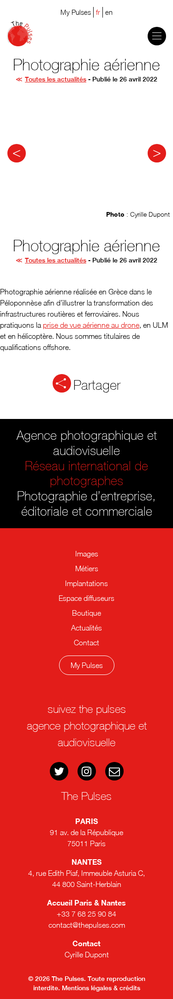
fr (98, 12)
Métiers (86, 568)
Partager (96, 385)
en (109, 12)
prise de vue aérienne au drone (91, 325)
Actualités (86, 628)
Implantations (86, 583)
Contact (86, 642)
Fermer (91, 700)
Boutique (86, 613)
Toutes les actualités (55, 79)
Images (86, 553)
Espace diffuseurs (86, 598)
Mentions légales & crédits (101, 988)
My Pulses (87, 665)
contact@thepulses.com (86, 925)
